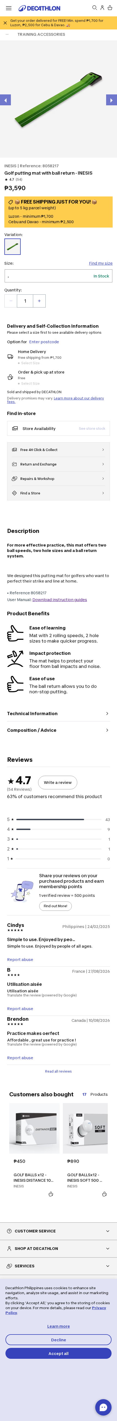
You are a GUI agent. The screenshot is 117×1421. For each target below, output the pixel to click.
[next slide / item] (111, 99)
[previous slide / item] (5, 99)
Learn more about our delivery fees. (55, 400)
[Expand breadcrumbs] (7, 34)
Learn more (58, 1326)
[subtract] (10, 301)
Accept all (58, 1353)
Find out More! (55, 906)
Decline (58, 1340)
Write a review (58, 782)
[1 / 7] (58, 99)
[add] (39, 301)
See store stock (92, 428)
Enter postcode (44, 341)
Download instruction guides (59, 599)
